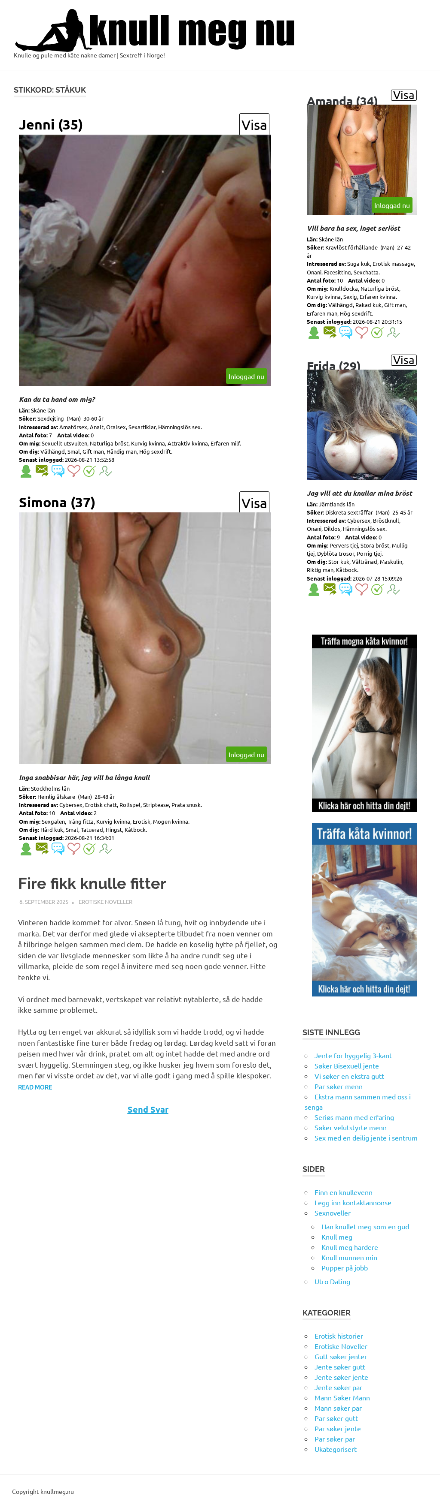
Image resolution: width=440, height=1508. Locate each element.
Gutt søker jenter (341, 1356)
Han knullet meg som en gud (365, 1226)
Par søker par (335, 1438)
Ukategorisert (336, 1449)
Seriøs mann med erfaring (354, 1117)
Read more (35, 1087)
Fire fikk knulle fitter (92, 883)
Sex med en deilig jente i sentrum (366, 1137)
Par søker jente (338, 1428)
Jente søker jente (341, 1377)
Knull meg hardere (349, 1247)
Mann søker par (338, 1407)
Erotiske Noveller (105, 901)
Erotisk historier (339, 1335)
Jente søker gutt (340, 1366)
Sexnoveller (333, 1212)
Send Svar (148, 1109)
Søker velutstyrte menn (351, 1127)
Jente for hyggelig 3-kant (353, 1055)
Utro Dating (332, 1281)
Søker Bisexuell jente (347, 1065)
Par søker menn (339, 1086)
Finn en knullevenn (344, 1192)
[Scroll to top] (424, 1492)
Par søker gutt (336, 1418)
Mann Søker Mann (342, 1397)
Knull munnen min (349, 1257)
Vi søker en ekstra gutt (349, 1076)
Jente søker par (338, 1387)
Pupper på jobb (344, 1267)
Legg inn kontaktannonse (353, 1202)
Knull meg (336, 1236)
